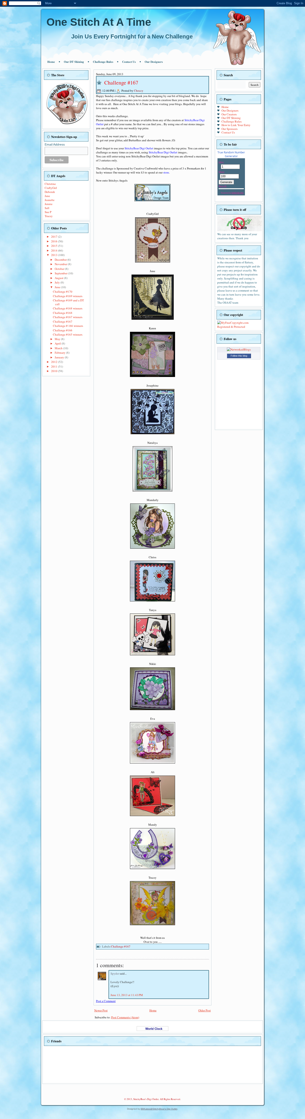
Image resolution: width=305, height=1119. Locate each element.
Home (51, 61)
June (58, 287)
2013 (54, 255)
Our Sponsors (229, 129)
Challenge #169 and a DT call (68, 302)
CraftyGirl (51, 188)
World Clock (152, 1028)
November (61, 264)
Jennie (48, 204)
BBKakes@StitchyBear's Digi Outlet (159, 1109)
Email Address (55, 144)
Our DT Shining (74, 61)
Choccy (138, 91)
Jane (47, 196)
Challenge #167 (62, 321)
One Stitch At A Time (98, 22)
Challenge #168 (62, 313)
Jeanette (49, 200)
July (58, 282)
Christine (50, 184)
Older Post (204, 1010)
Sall (47, 208)
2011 (54, 366)
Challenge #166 (62, 330)
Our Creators (229, 114)
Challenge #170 (62, 292)
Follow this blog (239, 355)
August (59, 278)
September (61, 273)
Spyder (115, 973)
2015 (54, 246)
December (61, 260)
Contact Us (129, 61)
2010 (54, 371)
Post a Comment (106, 1001)
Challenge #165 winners (67, 334)
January (60, 357)
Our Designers (154, 61)
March (59, 348)
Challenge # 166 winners (68, 326)
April (58, 343)
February (60, 353)
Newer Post (101, 1010)
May (58, 339)
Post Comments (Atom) (125, 1017)
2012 (54, 362)
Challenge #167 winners (67, 317)
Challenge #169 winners (67, 296)
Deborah (50, 192)
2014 (54, 250)
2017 (54, 237)
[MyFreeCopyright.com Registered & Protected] (238, 327)
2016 (54, 241)
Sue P (48, 212)
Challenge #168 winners (67, 308)
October (60, 269)
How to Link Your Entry (236, 125)
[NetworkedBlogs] (239, 349)
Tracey (49, 216)
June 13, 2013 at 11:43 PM (127, 995)
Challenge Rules (103, 61)
